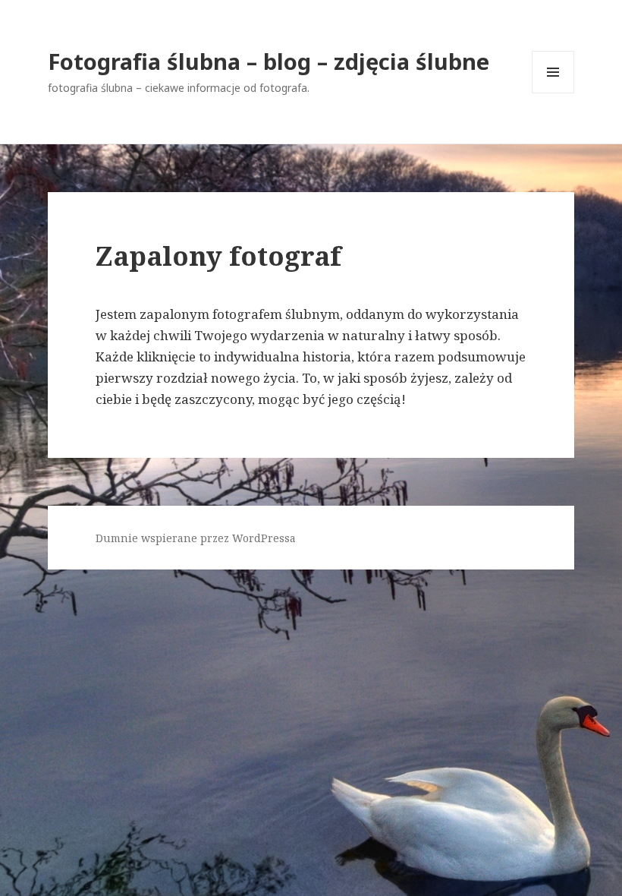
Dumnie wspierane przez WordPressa (196, 538)
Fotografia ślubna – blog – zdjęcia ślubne (268, 61)
